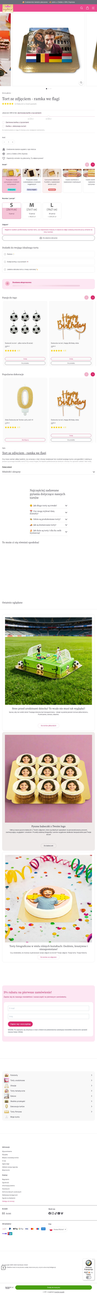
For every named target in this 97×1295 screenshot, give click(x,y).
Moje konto (6, 1170)
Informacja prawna (8, 1186)
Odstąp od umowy (8, 1201)
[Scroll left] (86, 297)
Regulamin (5, 1179)
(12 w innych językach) (29, 104)
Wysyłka (5, 1154)
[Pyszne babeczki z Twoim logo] (48, 779)
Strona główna (6, 93)
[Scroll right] (93, 297)
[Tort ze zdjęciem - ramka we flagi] (17, 568)
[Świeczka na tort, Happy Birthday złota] (71, 328)
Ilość (3, 137)
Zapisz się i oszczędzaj (20, 1024)
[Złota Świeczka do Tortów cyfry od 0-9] (25, 405)
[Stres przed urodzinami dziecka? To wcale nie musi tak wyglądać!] (48, 661)
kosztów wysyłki (59, 1292)
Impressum (6, 1189)
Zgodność (5, 1182)
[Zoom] (81, 82)
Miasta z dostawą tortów (10, 1158)
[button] (3, 1268)
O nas (4, 1161)
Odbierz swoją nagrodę (10, 1167)
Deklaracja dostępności (10, 1195)
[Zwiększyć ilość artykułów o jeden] (12, 142)
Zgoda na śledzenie (8, 1198)
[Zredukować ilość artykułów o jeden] (4, 142)
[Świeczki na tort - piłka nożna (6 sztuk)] (25, 328)
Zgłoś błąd (5, 1164)
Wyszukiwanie (7, 1151)
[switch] (88, 1277)
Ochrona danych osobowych (11, 1192)
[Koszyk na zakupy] (87, 8)
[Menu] (92, 1260)
